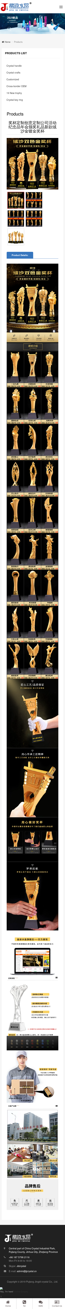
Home (7, 41)
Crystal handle (14, 65)
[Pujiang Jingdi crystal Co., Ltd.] (16, 7)
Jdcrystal (21, 1266)
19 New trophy (14, 93)
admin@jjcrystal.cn (27, 1271)
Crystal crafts (13, 72)
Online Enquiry (21, 1291)
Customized (12, 79)
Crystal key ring (14, 99)
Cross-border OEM (16, 86)
